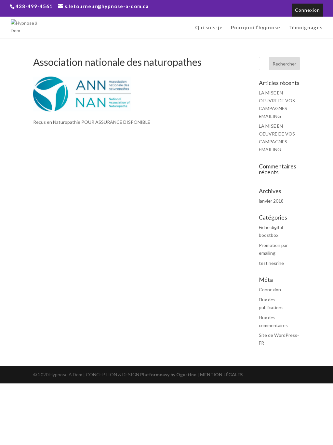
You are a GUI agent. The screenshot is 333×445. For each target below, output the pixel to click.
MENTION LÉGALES (221, 374)
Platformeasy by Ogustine (168, 374)
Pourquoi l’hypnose (255, 27)
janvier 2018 (271, 201)
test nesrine (271, 263)
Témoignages (305, 27)
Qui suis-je (209, 27)
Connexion (307, 10)
